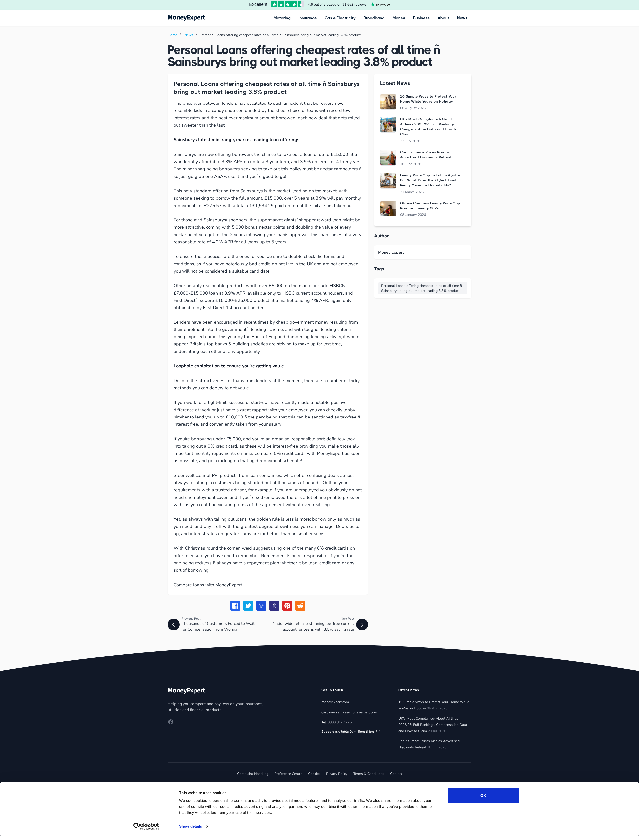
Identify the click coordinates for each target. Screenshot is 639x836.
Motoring (282, 18)
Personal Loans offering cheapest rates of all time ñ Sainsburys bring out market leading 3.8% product (421, 288)
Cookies (314, 773)
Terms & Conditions (368, 773)
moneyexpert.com (335, 702)
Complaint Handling (252, 773)
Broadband (374, 18)
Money (399, 18)
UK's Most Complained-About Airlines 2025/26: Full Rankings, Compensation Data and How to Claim (432, 724)
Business (421, 18)
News (462, 18)
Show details (190, 826)
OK (483, 795)
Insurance (308, 18)
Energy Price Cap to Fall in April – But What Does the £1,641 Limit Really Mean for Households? (430, 180)
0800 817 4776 (340, 722)
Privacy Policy (336, 773)
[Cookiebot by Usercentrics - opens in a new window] (146, 826)
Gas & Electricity (340, 18)
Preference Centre (288, 773)
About (443, 18)
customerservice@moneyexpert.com (349, 712)
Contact (396, 773)
